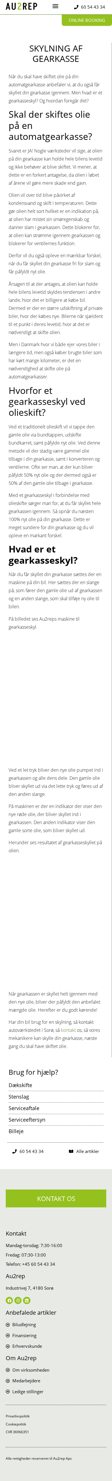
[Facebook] (9, 1300)
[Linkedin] (26, 1300)
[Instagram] (18, 1300)
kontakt (68, 1030)
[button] (55, 6)
